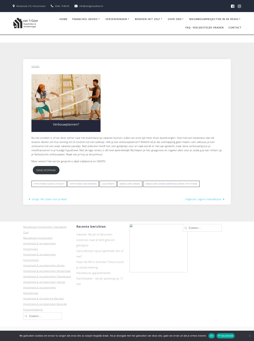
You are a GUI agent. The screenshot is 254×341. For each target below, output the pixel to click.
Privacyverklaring (33, 309)
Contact (235, 27)
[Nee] (249, 336)
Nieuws (35, 66)
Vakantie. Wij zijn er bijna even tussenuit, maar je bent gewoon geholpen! (95, 239)
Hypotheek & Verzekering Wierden (43, 298)
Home (64, 19)
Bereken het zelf (147, 19)
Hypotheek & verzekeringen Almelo (44, 265)
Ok (211, 335)
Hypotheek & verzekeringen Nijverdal (45, 304)
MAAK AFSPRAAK (46, 170)
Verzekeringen (116, 19)
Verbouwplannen (130, 183)
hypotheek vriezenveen (83, 183)
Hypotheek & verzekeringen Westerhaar (47, 271)
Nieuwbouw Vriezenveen (38, 238)
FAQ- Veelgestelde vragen (204, 27)
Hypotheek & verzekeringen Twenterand (47, 276)
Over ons (174, 19)
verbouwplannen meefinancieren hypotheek (171, 183)
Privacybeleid (225, 335)
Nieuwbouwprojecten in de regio (213, 19)
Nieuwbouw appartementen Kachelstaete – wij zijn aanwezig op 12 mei (99, 278)
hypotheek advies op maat (49, 183)
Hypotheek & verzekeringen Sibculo (44, 282)
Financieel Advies (85, 19)
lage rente (108, 183)
